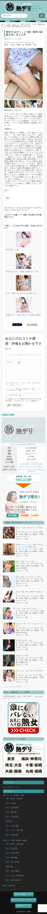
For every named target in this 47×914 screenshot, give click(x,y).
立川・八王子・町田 (13, 830)
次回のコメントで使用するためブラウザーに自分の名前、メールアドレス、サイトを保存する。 (23, 400)
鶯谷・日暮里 (10, 835)
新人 (8, 198)
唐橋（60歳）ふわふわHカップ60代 (28, 577)
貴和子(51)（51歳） (22, 656)
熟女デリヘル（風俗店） (11, 795)
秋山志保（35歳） (13, 250)
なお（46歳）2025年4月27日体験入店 (21, 293)
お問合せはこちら (23, 906)
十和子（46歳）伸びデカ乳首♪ (26, 608)
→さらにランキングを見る (12, 687)
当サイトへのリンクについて (23, 900)
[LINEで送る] (32, 324)
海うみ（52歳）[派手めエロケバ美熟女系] (29, 529)
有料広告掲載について (23, 894)
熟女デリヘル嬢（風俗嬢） (22, 24)
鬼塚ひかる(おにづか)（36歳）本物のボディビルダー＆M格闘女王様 (29, 546)
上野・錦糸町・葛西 (13, 799)
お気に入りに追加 (14, 39)
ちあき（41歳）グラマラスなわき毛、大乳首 (30, 625)
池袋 (34, 24)
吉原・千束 (9, 803)
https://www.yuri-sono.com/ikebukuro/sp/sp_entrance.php (31, 470)
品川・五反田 (10, 808)
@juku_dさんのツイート (11, 698)
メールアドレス (14, 395)
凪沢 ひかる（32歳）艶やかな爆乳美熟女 (29, 672)
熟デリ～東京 (6, 24)
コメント (14, 362)
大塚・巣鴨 (9, 812)
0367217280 (23, 479)
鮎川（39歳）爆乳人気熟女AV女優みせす (29, 593)
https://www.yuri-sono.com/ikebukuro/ (23, 444)
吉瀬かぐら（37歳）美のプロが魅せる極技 (23, 315)
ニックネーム (14, 390)
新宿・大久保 (10, 817)
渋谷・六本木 (10, 826)
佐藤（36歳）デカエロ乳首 (25, 561)
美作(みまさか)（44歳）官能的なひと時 (22, 271)
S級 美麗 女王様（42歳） (24, 640)
